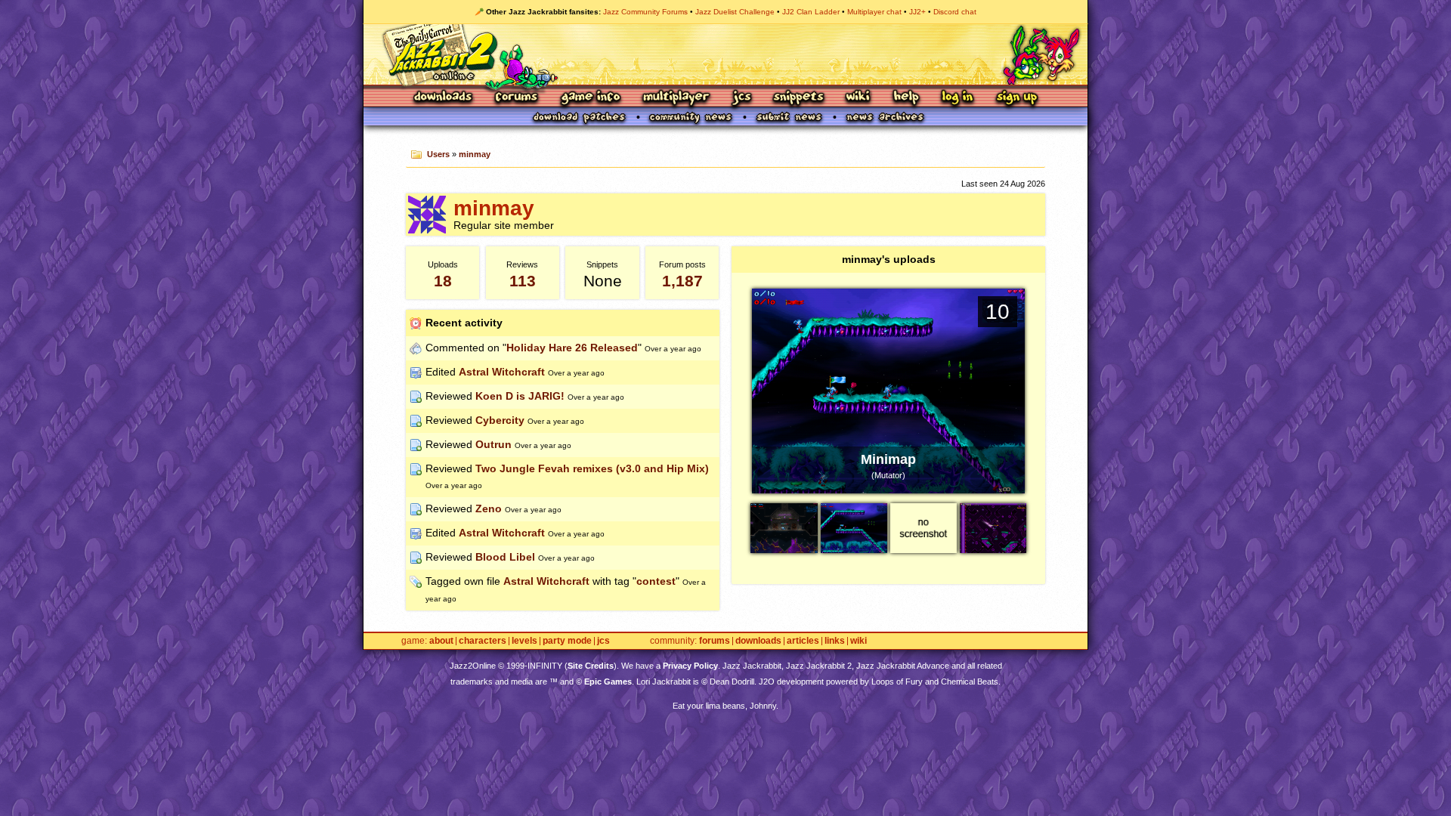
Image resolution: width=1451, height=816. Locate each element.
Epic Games (608, 681)
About (441, 641)
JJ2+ (917, 12)
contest (656, 581)
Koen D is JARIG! (520, 396)
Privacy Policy (690, 665)
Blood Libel (505, 557)
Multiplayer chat (874, 12)
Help (906, 98)
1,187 (682, 280)
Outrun (493, 444)
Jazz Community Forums (645, 12)
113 (522, 280)
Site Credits (591, 665)
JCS (742, 98)
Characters (482, 641)
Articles (803, 641)
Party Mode (567, 641)
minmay (474, 154)
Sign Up (1016, 98)
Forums (517, 98)
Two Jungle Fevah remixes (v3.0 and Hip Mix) (592, 468)
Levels (524, 641)
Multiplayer (676, 98)
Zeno (488, 508)
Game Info (590, 98)
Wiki (858, 98)
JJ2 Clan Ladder (811, 12)
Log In (957, 98)
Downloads (444, 98)
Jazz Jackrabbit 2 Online (725, 54)
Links (835, 641)
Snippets (798, 98)
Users (438, 154)
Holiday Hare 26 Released (572, 348)
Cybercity (499, 420)
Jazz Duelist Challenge (735, 12)
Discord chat (954, 12)
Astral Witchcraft (502, 372)
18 (443, 280)
